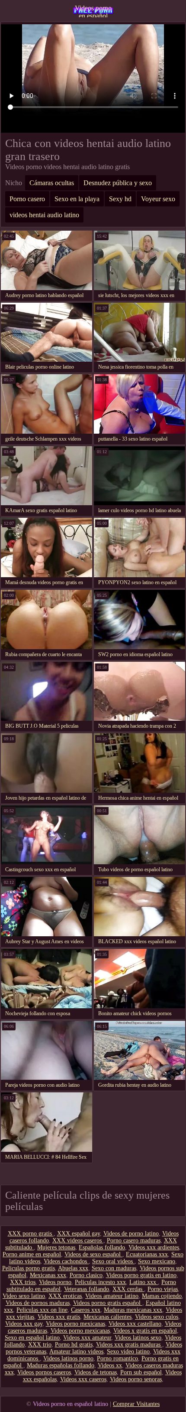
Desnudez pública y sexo (117, 182)
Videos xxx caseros (83, 1379)
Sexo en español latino (32, 1337)
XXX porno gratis (31, 1233)
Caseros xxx (85, 1310)
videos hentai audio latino (44, 215)
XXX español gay (78, 1233)
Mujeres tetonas (56, 1247)
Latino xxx (143, 1282)
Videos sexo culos (156, 1317)
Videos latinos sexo (138, 1337)
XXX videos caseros (77, 1240)
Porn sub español (141, 1372)
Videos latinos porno (68, 1358)
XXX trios (22, 1282)
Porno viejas (163, 1289)
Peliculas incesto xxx (100, 1282)
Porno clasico (86, 1275)
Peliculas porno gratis (28, 1268)
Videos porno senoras (136, 1379)
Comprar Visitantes (136, 1404)
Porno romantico (117, 1358)
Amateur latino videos (76, 1351)
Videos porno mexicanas (75, 1323)
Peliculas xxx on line (41, 1310)
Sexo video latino (128, 1351)
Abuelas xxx (73, 1268)
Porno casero (27, 199)
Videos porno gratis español (107, 1303)
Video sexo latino (24, 1296)
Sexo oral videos (113, 1261)
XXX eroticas (65, 1296)
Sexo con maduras (114, 1268)
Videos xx (110, 1365)
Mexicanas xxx (48, 1275)
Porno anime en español (32, 1254)
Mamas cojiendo (162, 1296)
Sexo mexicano (156, 1261)
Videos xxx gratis (59, 1317)
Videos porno (55, 1282)
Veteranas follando (86, 1289)
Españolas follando (102, 1247)
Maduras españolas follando (60, 1365)
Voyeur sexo (158, 199)
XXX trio (39, 1344)
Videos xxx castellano (135, 1323)
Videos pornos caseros (44, 1372)
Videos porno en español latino (93, 10)
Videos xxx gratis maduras (129, 1344)
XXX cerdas (128, 1289)
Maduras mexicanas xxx (133, 1310)
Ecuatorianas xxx (147, 1254)
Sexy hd (120, 199)
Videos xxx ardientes (153, 1247)
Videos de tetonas (95, 1372)
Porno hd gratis (74, 1344)
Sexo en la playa (77, 199)
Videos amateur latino (111, 1296)
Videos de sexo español (93, 1254)
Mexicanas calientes (107, 1317)
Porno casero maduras (133, 1240)
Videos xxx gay (23, 1323)
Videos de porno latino (131, 1233)
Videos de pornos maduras (38, 1303)
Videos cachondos (66, 1261)
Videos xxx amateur (87, 1337)
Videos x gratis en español (145, 1330)
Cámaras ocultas (51, 182)
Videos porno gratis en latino (141, 1275)
